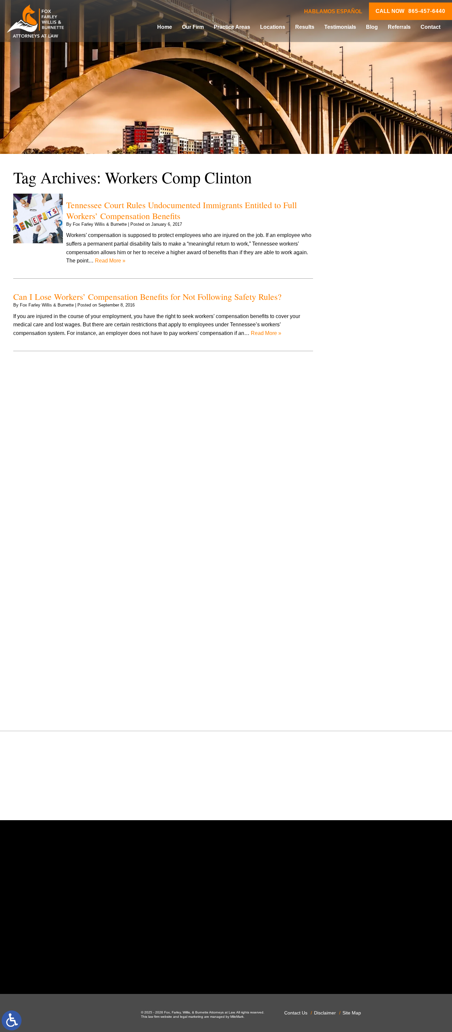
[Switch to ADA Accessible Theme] (12, 1020)
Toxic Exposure (357, 664)
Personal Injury (357, 571)
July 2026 (350, 226)
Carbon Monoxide (360, 359)
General (348, 469)
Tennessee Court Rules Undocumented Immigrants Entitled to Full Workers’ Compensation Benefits (181, 210)
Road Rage (353, 622)
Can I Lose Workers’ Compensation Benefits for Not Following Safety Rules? (147, 296)
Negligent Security (361, 537)
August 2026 (354, 217)
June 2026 (351, 234)
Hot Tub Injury (355, 486)
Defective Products (361, 384)
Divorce (348, 401)
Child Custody (356, 452)
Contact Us (295, 1012)
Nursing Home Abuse (364, 545)
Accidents (351, 300)
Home (164, 27)
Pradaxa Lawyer (358, 587)
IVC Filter (350, 494)
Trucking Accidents (361, 681)
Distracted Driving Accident (371, 393)
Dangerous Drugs (360, 376)
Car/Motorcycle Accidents (369, 350)
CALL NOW (410, 11)
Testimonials (340, 27)
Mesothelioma (356, 511)
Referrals (399, 27)
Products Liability (359, 613)
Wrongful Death (357, 706)
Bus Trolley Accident (363, 333)
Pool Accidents (357, 579)
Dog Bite (349, 410)
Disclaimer (325, 1012)
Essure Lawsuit (357, 435)
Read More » (110, 260)
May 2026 (351, 243)
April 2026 (351, 251)
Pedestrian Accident (362, 562)
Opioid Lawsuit (357, 554)
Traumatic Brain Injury (365, 672)
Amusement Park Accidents (371, 308)
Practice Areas (232, 27)
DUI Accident (354, 427)
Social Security (357, 638)
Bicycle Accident (358, 316)
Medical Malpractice (362, 503)
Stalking (349, 647)
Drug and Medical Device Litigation (380, 418)
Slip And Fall (354, 630)
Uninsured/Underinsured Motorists (379, 689)
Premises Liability (360, 596)
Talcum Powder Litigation (369, 655)
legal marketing (191, 1016)
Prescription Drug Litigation (371, 604)
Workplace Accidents (364, 698)
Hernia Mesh (354, 477)
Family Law (353, 443)
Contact (430, 27)
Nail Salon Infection (362, 528)
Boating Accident (359, 325)
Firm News (352, 460)
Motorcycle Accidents (364, 520)
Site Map (351, 1012)
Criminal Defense (360, 367)
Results (304, 27)
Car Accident (354, 342)
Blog (372, 27)
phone (94, 967)
